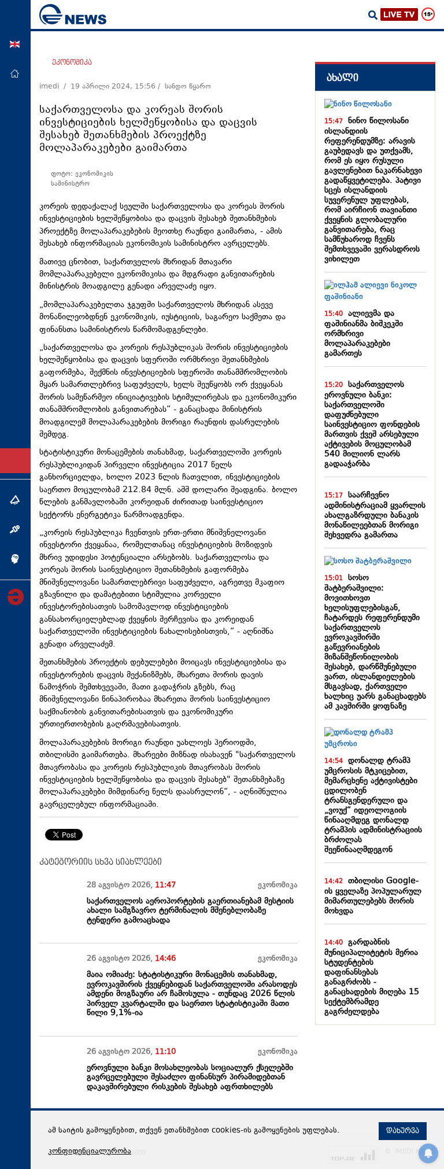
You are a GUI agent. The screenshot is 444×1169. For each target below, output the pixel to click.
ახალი (342, 77)
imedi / (55, 87)
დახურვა (402, 1131)
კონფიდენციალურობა (89, 1151)
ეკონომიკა (72, 62)
